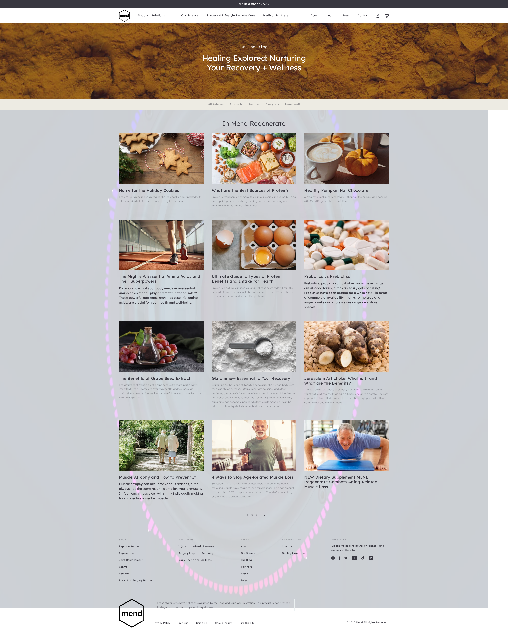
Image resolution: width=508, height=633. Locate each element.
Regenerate (126, 553)
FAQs (244, 580)
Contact (363, 15)
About (314, 15)
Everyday (272, 104)
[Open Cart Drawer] (386, 16)
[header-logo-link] (124, 16)
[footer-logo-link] (132, 613)
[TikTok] (363, 558)
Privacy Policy (161, 622)
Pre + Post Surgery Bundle (135, 580)
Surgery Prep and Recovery (195, 553)
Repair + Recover (130, 546)
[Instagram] (333, 558)
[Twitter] (346, 558)
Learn (331, 15)
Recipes (254, 104)
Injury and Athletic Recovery (196, 546)
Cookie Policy (223, 622)
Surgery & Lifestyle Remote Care (230, 15)
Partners (246, 566)
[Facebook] (339, 558)
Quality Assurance (293, 553)
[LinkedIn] (370, 558)
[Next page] (263, 515)
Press (346, 15)
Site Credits (247, 622)
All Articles (216, 104)
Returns (183, 622)
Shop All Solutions (151, 15)
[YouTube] (354, 558)
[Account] (377, 16)
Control (123, 566)
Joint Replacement (131, 559)
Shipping (201, 622)
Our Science (190, 15)
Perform (124, 573)
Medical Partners (275, 15)
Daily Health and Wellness (195, 559)
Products (236, 104)
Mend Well (292, 104)
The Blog (246, 559)
